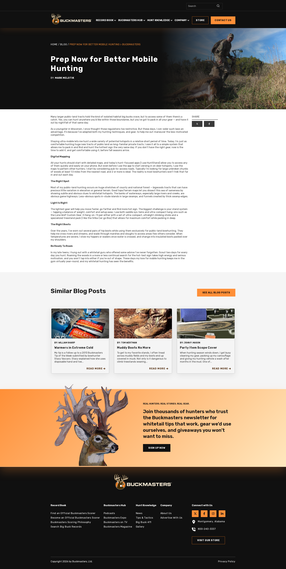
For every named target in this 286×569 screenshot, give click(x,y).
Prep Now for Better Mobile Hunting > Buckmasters (105, 44)
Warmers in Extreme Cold (73, 347)
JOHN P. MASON (192, 342)
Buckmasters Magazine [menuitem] (118, 526)
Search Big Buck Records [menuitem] (66, 526)
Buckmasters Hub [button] (130, 20)
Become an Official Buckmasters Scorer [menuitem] (75, 517)
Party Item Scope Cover (198, 347)
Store (200, 20)
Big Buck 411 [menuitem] (143, 522)
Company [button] (181, 20)
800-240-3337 (207, 528)
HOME (54, 44)
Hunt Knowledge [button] (158, 20)
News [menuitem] (139, 513)
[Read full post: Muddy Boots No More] (143, 323)
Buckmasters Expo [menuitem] (115, 517)
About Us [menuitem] (166, 513)
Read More (94, 368)
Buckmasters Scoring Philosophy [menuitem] (71, 522)
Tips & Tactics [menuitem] (144, 517)
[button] (165, 19)
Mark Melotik (64, 77)
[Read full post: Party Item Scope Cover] (206, 323)
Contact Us (223, 20)
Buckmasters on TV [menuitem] (116, 522)
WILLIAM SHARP (66, 342)
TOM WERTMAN (129, 342)
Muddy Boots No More (133, 347)
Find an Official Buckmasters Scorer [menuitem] (73, 513)
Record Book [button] (105, 20)
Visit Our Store (208, 540)
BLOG (63, 44)
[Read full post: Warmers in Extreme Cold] (80, 323)
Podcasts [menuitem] (109, 513)
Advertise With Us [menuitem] (171, 517)
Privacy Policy (226, 561)
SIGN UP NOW (156, 447)
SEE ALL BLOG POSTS (216, 292)
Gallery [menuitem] (140, 526)
